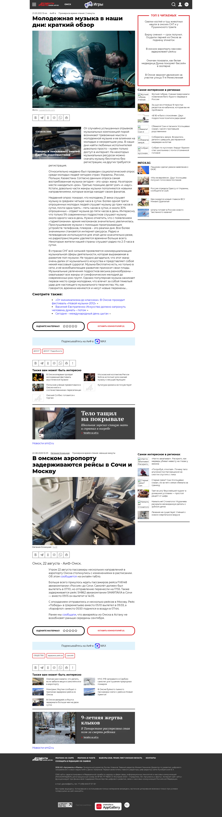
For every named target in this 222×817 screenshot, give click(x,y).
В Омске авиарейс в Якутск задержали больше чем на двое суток (62, 702)
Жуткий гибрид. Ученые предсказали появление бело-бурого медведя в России (170, 97)
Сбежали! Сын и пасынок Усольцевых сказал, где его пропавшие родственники (171, 129)
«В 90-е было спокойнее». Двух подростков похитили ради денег (169, 116)
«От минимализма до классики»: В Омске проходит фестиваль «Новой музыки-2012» (88, 301)
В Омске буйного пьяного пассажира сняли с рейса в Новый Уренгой (115, 692)
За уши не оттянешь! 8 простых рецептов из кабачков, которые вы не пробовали (170, 107)
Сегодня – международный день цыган (82, 313)
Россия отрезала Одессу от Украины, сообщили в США (170, 189)
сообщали (69, 614)
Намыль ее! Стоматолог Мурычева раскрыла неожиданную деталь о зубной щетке (169, 504)
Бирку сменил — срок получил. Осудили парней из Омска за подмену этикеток (164, 37)
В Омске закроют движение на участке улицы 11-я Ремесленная (163, 76)
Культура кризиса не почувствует (115, 385)
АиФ (55, 547)
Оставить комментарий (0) (111, 326)
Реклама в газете (86, 758)
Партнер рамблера (83, 805)
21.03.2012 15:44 (39, 13)
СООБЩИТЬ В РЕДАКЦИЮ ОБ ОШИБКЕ (73, 761)
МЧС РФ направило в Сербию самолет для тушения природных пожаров (115, 681)
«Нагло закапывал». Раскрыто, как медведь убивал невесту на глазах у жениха (170, 461)
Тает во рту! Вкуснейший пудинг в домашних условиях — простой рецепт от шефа (169, 493)
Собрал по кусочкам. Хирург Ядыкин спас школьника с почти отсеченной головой (170, 150)
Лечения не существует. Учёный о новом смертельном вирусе (169, 513)
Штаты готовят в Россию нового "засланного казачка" (167, 211)
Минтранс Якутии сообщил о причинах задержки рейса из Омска (61, 692)
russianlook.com (47, 110)
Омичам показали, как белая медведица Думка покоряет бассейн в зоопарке (164, 63)
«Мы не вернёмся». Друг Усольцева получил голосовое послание (168, 179)
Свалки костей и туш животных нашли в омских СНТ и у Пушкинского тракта (164, 24)
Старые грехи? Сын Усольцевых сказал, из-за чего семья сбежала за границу (170, 482)
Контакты (151, 758)
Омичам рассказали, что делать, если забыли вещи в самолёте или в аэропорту (63, 681)
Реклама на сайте (64, 758)
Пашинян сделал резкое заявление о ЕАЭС (169, 168)
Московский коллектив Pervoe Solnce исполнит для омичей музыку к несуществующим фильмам (113, 378)
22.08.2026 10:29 (40, 453)
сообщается (69, 576)
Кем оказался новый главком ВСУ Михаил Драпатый (168, 200)
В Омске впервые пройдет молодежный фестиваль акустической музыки (59, 377)
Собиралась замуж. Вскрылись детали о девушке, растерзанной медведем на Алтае (168, 139)
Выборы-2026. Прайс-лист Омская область (120, 758)
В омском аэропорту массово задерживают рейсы (163, 50)
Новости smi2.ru (43, 443)
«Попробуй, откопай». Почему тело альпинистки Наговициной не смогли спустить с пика (170, 472)
